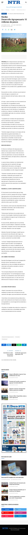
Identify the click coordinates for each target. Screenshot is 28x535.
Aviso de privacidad (15, 529)
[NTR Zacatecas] (14, 2)
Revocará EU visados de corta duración (12, 477)
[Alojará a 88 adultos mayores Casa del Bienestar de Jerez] (4, 375)
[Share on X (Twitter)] (5, 29)
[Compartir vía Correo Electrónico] (11, 29)
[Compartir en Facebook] (2, 29)
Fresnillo (4, 13)
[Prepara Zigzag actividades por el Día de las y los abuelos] (4, 491)
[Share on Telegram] (14, 29)
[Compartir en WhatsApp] (8, 29)
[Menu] (2, 2)
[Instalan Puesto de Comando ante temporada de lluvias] (4, 484)
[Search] (26, 2)
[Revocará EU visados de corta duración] (14, 467)
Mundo (3, 474)
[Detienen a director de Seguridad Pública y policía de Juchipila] (4, 390)
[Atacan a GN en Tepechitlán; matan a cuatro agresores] (4, 397)
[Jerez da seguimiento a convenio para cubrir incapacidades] (4, 498)
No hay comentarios (16, 25)
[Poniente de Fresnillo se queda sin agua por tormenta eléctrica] (4, 383)
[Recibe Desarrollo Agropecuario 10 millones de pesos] (14, 51)
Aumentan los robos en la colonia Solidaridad (8, 354)
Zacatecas (4, 339)
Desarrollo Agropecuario (8, 336)
